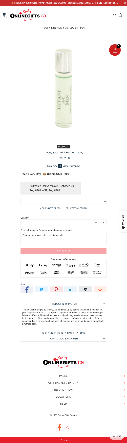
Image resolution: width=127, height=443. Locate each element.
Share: (24, 284)
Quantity (25, 218)
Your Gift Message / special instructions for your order (46, 230)
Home (45, 28)
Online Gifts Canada (28, 15)
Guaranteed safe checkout (63, 259)
